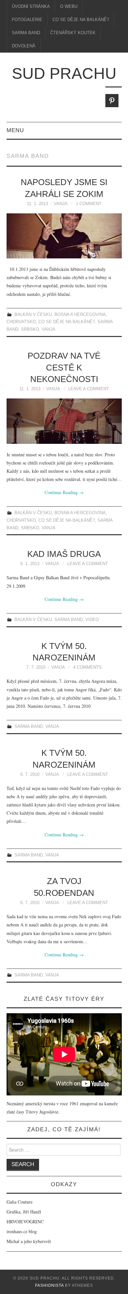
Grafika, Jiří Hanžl (24, 1212)
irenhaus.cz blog (22, 1231)
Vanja (60, 204)
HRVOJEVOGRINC (25, 1221)
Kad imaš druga (64, 554)
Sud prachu (64, 73)
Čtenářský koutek (73, 33)
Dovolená (23, 46)
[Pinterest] (111, 100)
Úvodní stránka (31, 6)
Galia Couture (19, 1202)
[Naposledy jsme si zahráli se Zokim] (64, 235)
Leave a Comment (88, 389)
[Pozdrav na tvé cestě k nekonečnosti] (64, 420)
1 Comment (88, 204)
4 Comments (87, 667)
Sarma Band (26, 33)
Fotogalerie (27, 19)
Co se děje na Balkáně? (81, 19)
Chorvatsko (21, 322)
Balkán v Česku (33, 314)
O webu (68, 6)
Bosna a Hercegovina (80, 314)
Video (92, 619)
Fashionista (49, 1285)
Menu (15, 130)
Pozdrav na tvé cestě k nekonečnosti (64, 367)
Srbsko (30, 329)
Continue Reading (64, 492)
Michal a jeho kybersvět (29, 1241)
